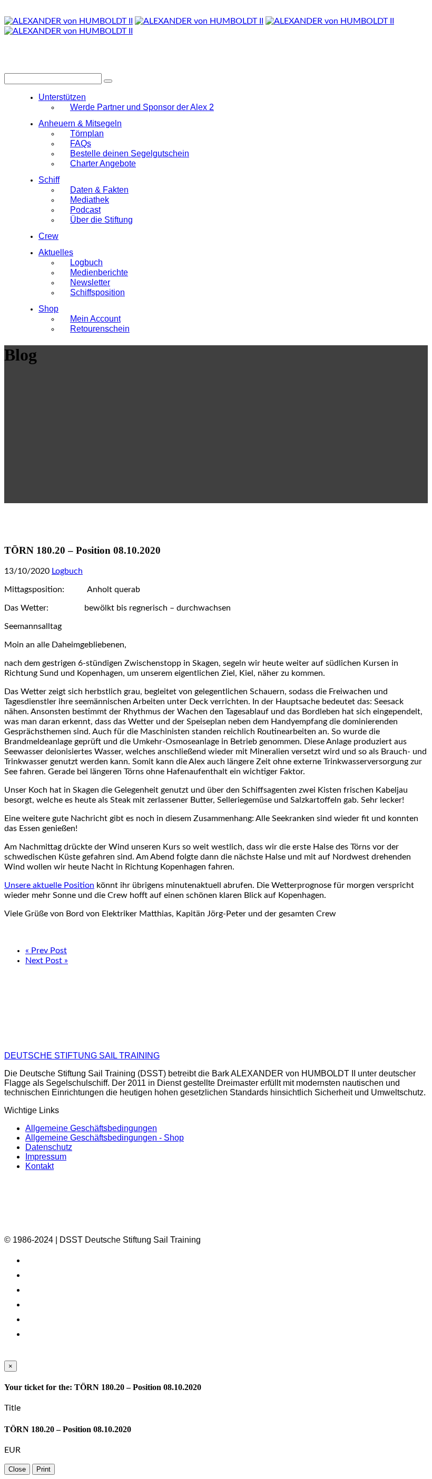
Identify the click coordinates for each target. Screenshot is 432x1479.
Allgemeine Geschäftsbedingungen (91, 1128)
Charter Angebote (103, 163)
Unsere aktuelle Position (49, 885)
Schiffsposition (97, 292)
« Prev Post (46, 950)
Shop (48, 308)
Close (17, 1469)
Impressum (45, 1156)
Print (43, 1469)
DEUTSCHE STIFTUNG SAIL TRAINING (82, 1055)
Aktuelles (55, 252)
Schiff (49, 179)
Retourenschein (100, 328)
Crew (48, 236)
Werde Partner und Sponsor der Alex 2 (142, 107)
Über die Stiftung (101, 219)
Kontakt (39, 1166)
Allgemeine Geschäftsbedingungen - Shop (104, 1137)
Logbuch (67, 571)
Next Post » (46, 960)
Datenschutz (48, 1147)
